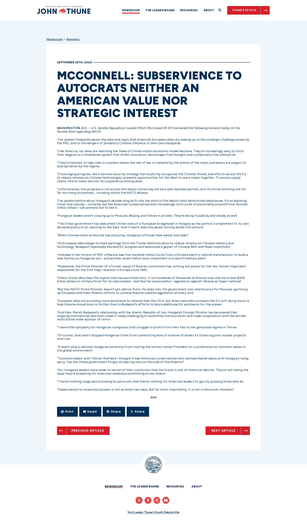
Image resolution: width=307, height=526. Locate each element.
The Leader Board (160, 10)
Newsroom (131, 10)
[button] (67, 412)
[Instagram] (157, 500)
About (209, 10)
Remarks (72, 39)
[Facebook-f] (148, 500)
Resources (189, 10)
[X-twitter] (139, 500)
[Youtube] (165, 500)
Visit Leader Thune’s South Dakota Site (154, 512)
